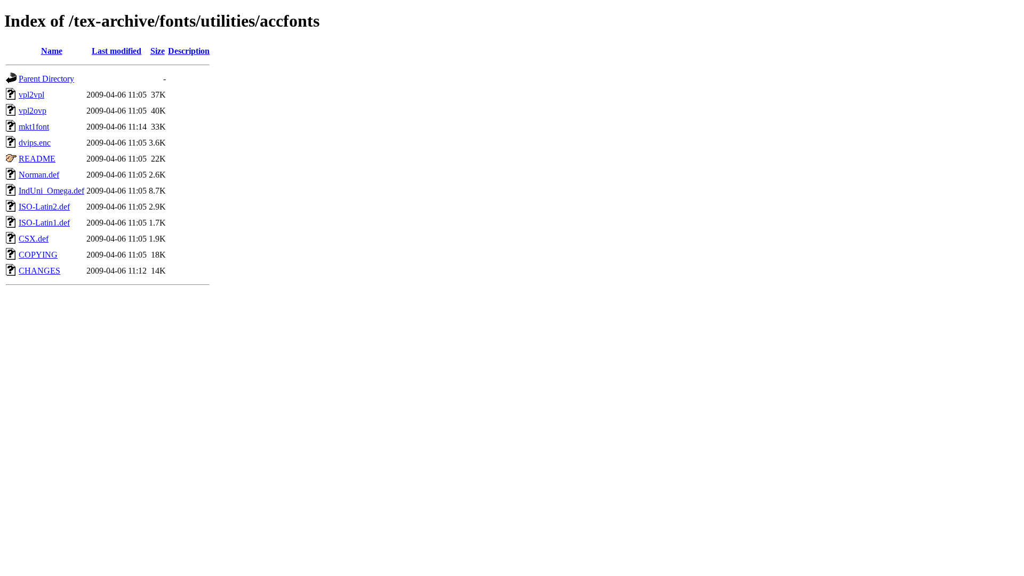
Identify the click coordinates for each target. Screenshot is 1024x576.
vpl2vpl (31, 94)
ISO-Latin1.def (44, 222)
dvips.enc (35, 142)
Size (157, 50)
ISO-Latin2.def (44, 206)
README (37, 158)
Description (189, 50)
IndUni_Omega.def (51, 190)
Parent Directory (46, 78)
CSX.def (34, 238)
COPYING (38, 254)
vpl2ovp (32, 110)
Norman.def (39, 174)
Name (51, 50)
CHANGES (39, 270)
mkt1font (34, 126)
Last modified (116, 50)
